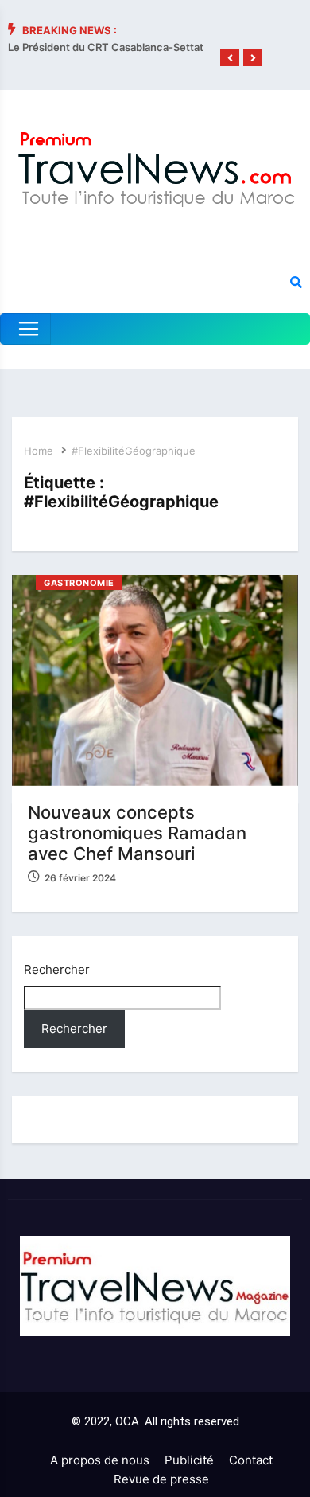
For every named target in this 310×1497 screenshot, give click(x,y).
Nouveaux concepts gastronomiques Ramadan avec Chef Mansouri (137, 833)
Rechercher (57, 969)
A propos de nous (99, 1460)
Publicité (189, 1460)
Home (38, 450)
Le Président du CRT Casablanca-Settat (105, 47)
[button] (229, 58)
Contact (251, 1460)
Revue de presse (161, 1479)
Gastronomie (79, 582)
